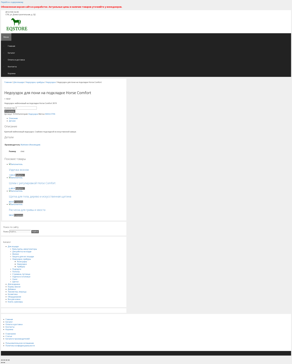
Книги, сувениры (15, 301)
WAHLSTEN (50, 114)
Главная (11, 46)
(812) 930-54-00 (12, 12)
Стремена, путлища (21, 274)
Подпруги (16, 269)
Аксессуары (22, 261)
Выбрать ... (20, 175)
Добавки (12, 289)
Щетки (15, 281)
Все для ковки (14, 299)
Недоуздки (51, 82)
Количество (9, 108)
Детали (12, 121)
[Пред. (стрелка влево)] (2, 362)
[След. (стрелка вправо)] (4, 362)
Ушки (14, 279)
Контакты (12, 66)
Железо (15, 254)
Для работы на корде (21, 251)
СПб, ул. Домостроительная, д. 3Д (20, 14)
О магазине (10, 333)
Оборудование (14, 296)
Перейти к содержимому (12, 2)
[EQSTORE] (16, 31)
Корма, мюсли (14, 286)
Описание (13, 118)
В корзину (9, 111)
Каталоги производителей (17, 339)
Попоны (16, 271)
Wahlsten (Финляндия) (30, 144)
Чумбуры (21, 266)
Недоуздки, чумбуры (35, 82)
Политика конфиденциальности (20, 345)
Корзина (11, 73)
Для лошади (18, 82)
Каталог (11, 53)
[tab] (66, 118)
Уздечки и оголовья (21, 276)
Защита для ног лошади (23, 256)
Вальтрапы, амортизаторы (24, 249)
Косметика (12, 294)
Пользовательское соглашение (19, 343)
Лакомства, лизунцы (17, 291)
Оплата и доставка (16, 59)
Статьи (8, 336)
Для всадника (14, 284)
